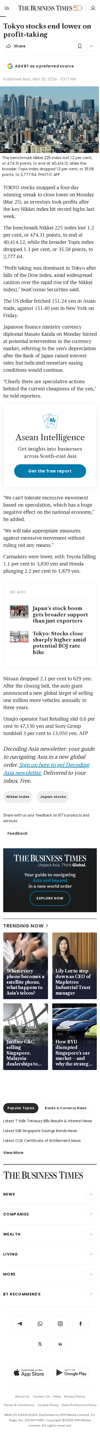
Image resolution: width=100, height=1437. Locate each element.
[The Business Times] (45, 8)
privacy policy (74, 1396)
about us (22, 1396)
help (57, 1396)
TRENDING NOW (23, 925)
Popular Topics (20, 1108)
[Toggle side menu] (6, 8)
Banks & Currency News (65, 1108)
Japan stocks (53, 796)
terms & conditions (19, 1405)
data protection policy (79, 1405)
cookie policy (48, 1405)
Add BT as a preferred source (44, 66)
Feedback (17, 833)
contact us (41, 1396)
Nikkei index (17, 796)
